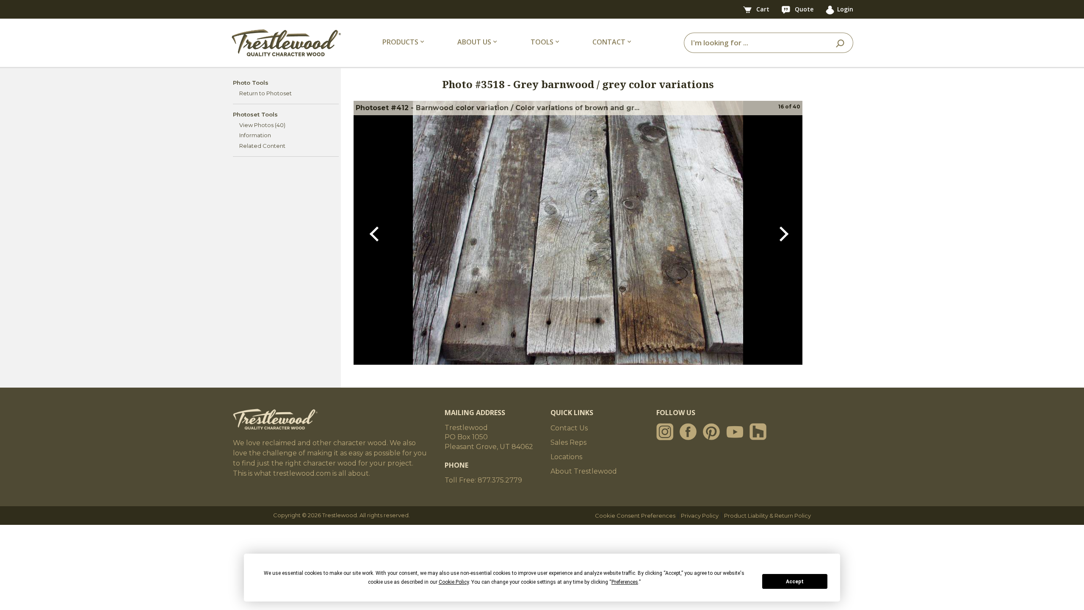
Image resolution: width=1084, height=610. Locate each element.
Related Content (262, 145)
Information (255, 135)
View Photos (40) (262, 125)
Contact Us (569, 428)
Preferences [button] (624, 582)
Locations (566, 457)
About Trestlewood (583, 471)
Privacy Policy (700, 515)
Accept (795, 582)
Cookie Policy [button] (454, 582)
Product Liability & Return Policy (767, 515)
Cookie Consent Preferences (635, 515)
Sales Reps (568, 442)
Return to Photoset (265, 93)
